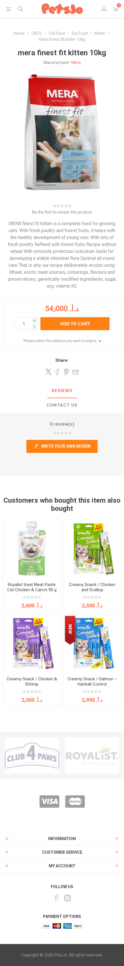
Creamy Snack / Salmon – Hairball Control (92, 681)
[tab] (62, 391)
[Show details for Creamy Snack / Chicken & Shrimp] (32, 643)
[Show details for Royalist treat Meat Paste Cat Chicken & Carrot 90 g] (32, 549)
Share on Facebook (57, 372)
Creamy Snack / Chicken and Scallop (92, 587)
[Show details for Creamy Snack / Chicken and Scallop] (92, 549)
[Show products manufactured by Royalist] (92, 756)
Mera (76, 62)
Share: (62, 360)
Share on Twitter (48, 371)
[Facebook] (56, 898)
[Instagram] (67, 898)
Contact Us (62, 405)
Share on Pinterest (66, 372)
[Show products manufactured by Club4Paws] (32, 756)
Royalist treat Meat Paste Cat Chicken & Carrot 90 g (32, 587)
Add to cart (75, 323)
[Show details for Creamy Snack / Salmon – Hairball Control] (92, 643)
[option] (32, 756)
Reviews (62, 390)
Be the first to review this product (62, 212)
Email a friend (75, 372)
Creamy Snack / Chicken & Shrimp (32, 681)
